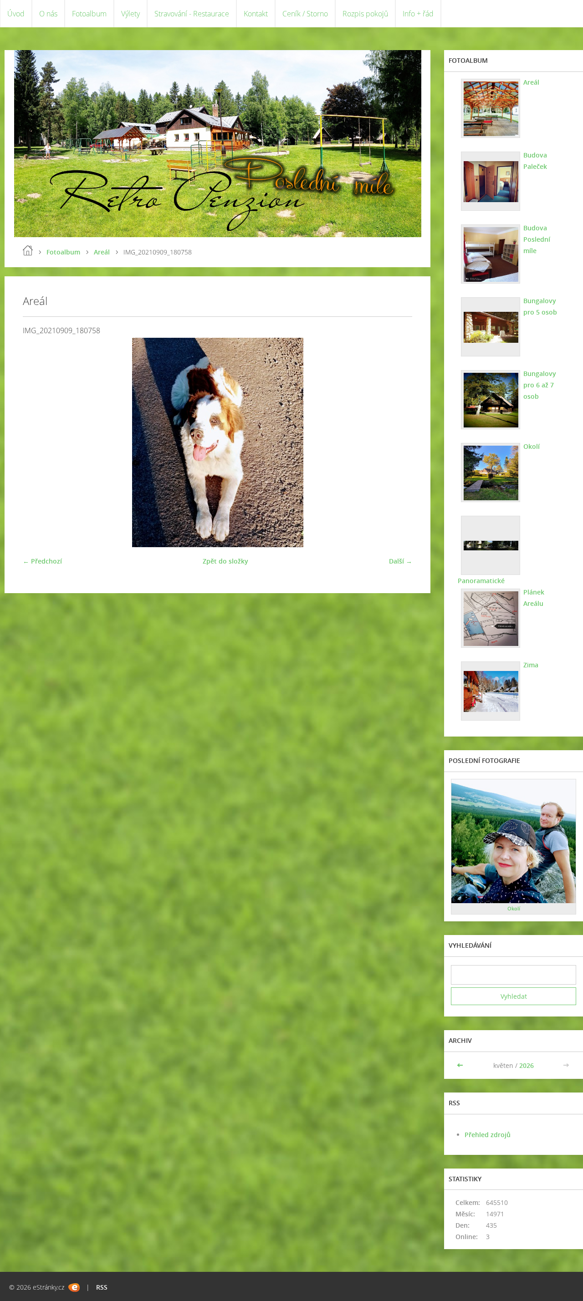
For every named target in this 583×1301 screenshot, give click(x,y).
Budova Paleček (535, 161)
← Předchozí (42, 561)
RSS (101, 1287)
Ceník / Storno (305, 14)
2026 (526, 1065)
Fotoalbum (89, 14)
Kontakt (256, 14)
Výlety (130, 14)
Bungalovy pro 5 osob (540, 306)
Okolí (531, 446)
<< (461, 1065)
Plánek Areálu (533, 598)
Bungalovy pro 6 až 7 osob (539, 385)
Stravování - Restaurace (191, 14)
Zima (530, 665)
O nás (48, 14)
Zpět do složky (225, 561)
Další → (400, 561)
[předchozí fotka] (37, 442)
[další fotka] (397, 442)
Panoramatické (481, 580)
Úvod (16, 14)
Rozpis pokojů (365, 14)
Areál (102, 252)
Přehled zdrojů (488, 1134)
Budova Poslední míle (536, 239)
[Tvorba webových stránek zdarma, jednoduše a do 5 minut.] (74, 1287)
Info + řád (418, 14)
